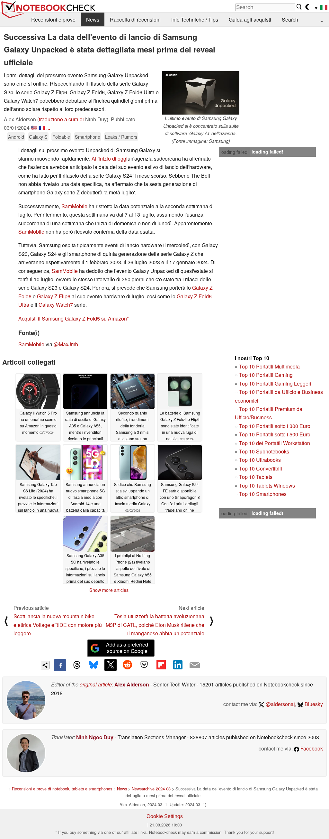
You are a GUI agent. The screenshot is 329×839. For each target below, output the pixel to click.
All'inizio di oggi (110, 158)
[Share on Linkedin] (178, 665)
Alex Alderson (131, 684)
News (92, 19)
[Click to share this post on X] (110, 665)
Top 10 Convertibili (260, 468)
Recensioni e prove (53, 19)
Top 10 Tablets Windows (267, 485)
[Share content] (45, 665)
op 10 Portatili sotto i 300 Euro (276, 426)
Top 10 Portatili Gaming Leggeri (275, 383)
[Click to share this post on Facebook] (60, 665)
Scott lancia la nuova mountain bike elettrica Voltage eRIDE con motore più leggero (57, 624)
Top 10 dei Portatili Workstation (274, 443)
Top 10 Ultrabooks (260, 459)
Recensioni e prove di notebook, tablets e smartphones (62, 789)
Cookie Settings (165, 816)
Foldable (61, 136)
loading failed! (234, 152)
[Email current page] (195, 665)
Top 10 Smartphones (263, 494)
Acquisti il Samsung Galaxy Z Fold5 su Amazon (72, 318)
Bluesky (313, 704)
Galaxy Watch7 (56, 304)
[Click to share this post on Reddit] (127, 665)
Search (290, 19)
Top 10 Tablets (255, 476)
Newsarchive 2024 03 (151, 789)
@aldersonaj (279, 704)
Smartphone (87, 136)
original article (96, 684)
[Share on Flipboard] (161, 665)
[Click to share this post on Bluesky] (93, 665)
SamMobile (74, 206)
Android (16, 136)
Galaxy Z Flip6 (53, 296)
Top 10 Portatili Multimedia (269, 366)
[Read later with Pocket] (144, 665)
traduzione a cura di (61, 119)
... (321, 19)
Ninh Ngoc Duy (94, 737)
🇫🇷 (42, 127)
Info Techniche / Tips (194, 19)
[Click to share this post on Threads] (77, 665)
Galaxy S (38, 136)
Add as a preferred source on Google (127, 648)
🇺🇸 (34, 127)
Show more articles (109, 590)
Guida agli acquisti (250, 19)
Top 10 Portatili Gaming (266, 374)
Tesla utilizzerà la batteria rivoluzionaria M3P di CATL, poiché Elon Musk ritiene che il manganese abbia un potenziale (155, 624)
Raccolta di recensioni (135, 19)
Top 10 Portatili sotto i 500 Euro (274, 434)
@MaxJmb (66, 344)
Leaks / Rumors (121, 136)
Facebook (311, 748)
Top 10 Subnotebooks (264, 451)
